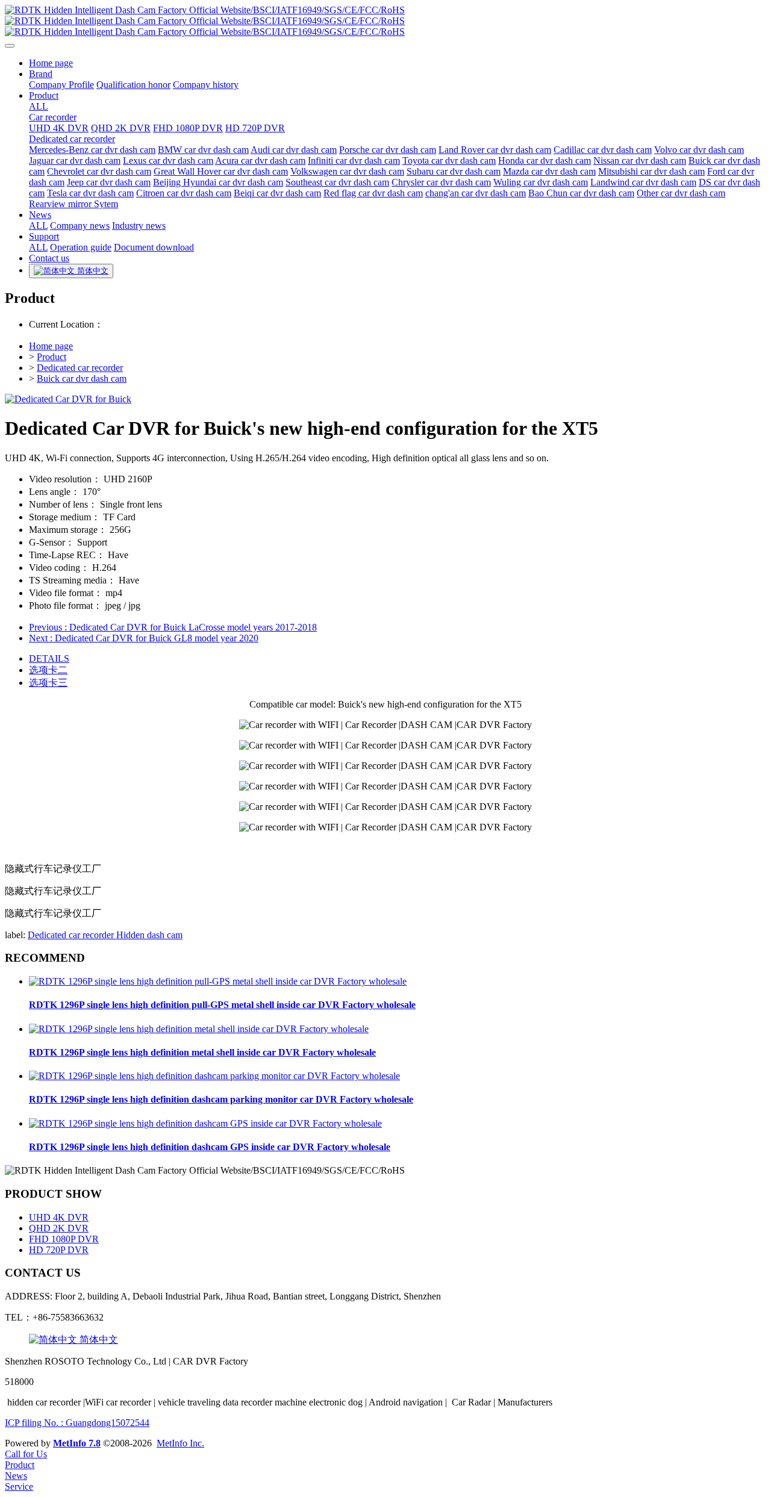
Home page (51, 346)
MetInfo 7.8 (77, 1443)
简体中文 (97, 1339)
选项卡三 (48, 682)
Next (143, 638)
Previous (173, 627)
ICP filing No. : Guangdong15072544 (77, 1423)
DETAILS (49, 658)
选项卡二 (48, 670)
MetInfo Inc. (180, 1443)
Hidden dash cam (149, 935)
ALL (38, 106)
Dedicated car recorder (80, 368)
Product (51, 357)
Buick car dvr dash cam (81, 378)
